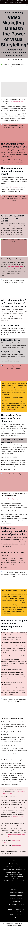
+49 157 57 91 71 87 (10, 876)
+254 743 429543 (19, 0)
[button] (27, 4)
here (11, 409)
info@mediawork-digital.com (5, 0)
